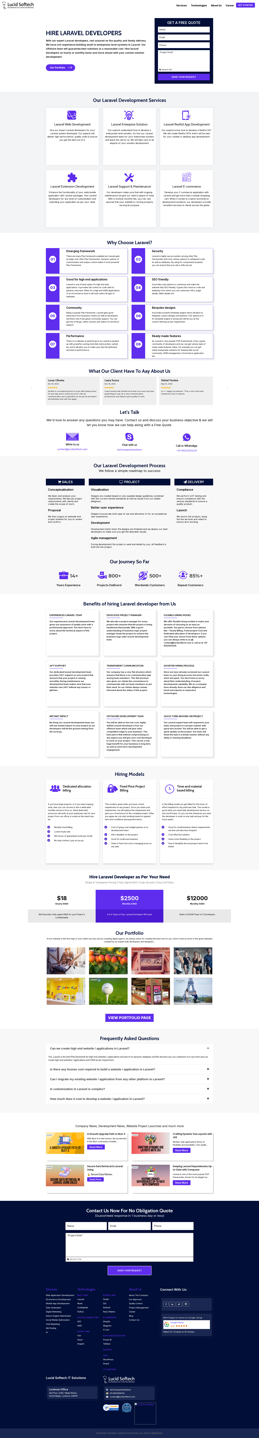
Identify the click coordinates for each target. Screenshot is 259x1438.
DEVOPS (107, 1350)
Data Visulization (53, 1307)
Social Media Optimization (58, 1320)
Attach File (166, 69)
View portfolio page (129, 1018)
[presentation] (31, 388)
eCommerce (110, 1317)
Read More (96, 1147)
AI (47, 1332)
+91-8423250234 (186, 450)
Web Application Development (60, 1295)
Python (80, 1311)
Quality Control (135, 1303)
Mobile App (109, 1295)
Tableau (106, 1343)
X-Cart (106, 1329)
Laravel (80, 1299)
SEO (79, 1321)
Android (106, 1307)
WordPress (108, 1359)
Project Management (139, 1307)
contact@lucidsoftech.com (72, 449)
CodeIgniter (82, 1307)
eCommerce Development (58, 1299)
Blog (131, 1316)
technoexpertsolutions (129, 449)
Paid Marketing (53, 1324)
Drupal (106, 1363)
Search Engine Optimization (58, 1316)
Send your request (184, 77)
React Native (109, 1311)
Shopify (106, 1321)
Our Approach (135, 1299)
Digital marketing (88, 1317)
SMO (79, 1325)
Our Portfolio (57, 67)
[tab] (129, 1048)
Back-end (82, 1295)
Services (181, 5)
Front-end (83, 1331)
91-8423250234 (117, 1393)
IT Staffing (109, 1369)
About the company (138, 1295)
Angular (80, 1343)
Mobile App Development (58, 1303)
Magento (107, 1325)
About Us (216, 5)
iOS (104, 1303)
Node (79, 1303)
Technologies (199, 5)
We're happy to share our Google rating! (182, 1317)
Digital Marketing (53, 1311)
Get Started (245, 5)
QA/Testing (51, 1328)
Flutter (106, 1299)
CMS (105, 1355)
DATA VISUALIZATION (114, 1336)
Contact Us (134, 1320)
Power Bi (107, 1339)
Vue (79, 1335)
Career (230, 5)
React (80, 1339)
